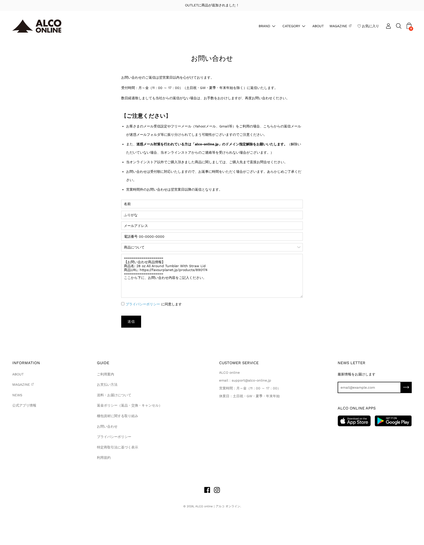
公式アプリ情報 (24, 405)
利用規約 (104, 457)
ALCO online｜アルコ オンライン (217, 506)
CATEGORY (291, 26)
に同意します (154, 304)
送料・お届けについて (114, 395)
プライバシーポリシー (143, 304)
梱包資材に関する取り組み (117, 416)
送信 (131, 321)
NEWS (17, 395)
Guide (103, 362)
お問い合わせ (107, 426)
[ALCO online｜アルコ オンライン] (36, 26)
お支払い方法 (107, 384)
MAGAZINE (338, 26)
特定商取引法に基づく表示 (117, 447)
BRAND (264, 26)
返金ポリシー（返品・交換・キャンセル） (129, 405)
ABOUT (318, 26)
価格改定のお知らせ (221, 5)
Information (26, 362)
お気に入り (370, 26)
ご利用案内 (105, 374)
